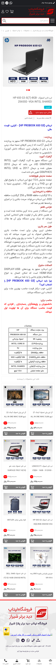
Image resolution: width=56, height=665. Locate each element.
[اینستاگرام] (2, 3)
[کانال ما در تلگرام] (23, 640)
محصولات (26, 30)
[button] (29, 90)
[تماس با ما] (33, 640)
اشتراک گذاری (28, 118)
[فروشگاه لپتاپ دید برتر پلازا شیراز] (28, 613)
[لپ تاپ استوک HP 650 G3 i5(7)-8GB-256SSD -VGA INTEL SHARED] (28, 86)
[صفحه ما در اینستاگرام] (17, 640)
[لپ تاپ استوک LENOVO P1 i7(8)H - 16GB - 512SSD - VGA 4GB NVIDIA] (41, 450)
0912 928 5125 (46, 3)
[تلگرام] (6, 3)
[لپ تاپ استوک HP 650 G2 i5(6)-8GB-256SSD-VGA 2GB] (41, 504)
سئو (27, 651)
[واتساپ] (11, 3)
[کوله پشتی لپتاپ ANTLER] (14, 504)
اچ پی (7, 30)
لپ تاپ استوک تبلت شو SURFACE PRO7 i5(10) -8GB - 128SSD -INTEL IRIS (15, 470)
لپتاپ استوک (16, 30)
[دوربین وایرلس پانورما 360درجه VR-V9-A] (41, 557)
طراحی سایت (34, 651)
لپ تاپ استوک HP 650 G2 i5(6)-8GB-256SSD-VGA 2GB (42, 524)
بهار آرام (19, 651)
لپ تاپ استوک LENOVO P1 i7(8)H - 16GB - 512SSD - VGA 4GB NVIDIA (42, 470)
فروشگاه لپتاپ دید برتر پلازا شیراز (43, 30)
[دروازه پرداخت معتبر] (6, 631)
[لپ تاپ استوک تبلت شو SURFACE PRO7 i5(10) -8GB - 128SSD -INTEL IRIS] (14, 450)
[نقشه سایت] (38, 640)
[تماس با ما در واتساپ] (28, 640)
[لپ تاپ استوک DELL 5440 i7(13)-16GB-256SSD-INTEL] (14, 557)
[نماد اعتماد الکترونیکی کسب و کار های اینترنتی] (31, 635)
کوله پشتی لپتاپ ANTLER (16, 520)
